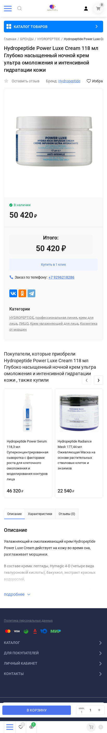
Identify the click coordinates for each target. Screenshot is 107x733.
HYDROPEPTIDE (48, 39)
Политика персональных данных (28, 620)
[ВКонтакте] (13, 293)
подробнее (14, 594)
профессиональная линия (56, 318)
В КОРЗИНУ (37, 710)
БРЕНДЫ (27, 39)
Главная (10, 39)
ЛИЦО (24, 323)
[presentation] (86, 380)
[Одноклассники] (22, 293)
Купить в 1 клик (53, 264)
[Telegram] (31, 293)
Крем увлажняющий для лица (54, 323)
